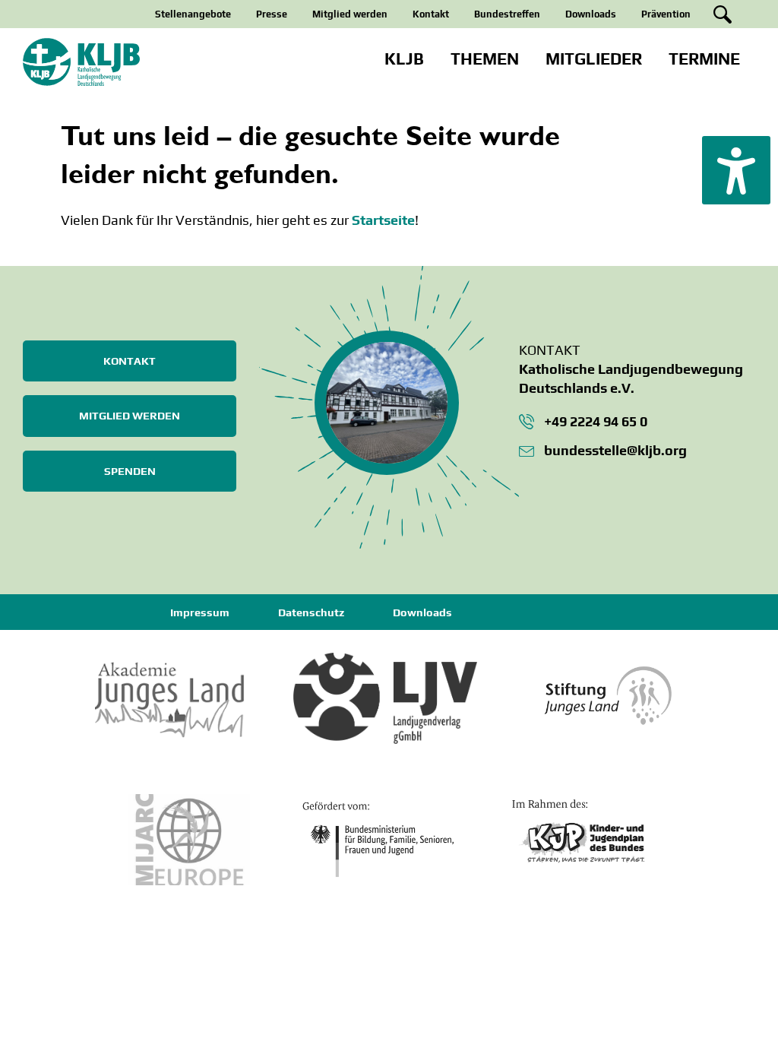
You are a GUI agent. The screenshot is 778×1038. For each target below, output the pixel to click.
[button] (736, 170)
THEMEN (485, 58)
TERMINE (704, 58)
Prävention (666, 14)
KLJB (404, 58)
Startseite (383, 220)
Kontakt (431, 14)
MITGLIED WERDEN (129, 416)
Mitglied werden (349, 14)
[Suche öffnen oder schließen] (722, 14)
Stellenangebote (193, 14)
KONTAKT (129, 361)
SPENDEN (130, 471)
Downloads (590, 14)
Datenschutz (311, 612)
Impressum (199, 612)
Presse (271, 14)
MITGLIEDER (594, 58)
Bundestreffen (507, 14)
